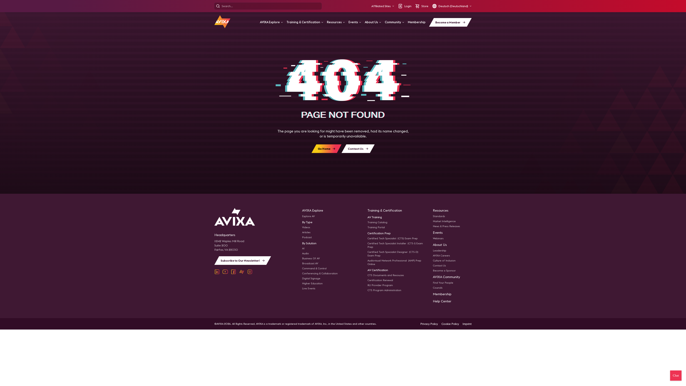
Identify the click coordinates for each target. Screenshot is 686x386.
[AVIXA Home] (222, 21)
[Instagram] (250, 271)
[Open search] (218, 6)
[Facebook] (233, 271)
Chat (676, 375)
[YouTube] (225, 271)
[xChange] (241, 271)
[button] (382, 6)
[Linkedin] (217, 271)
